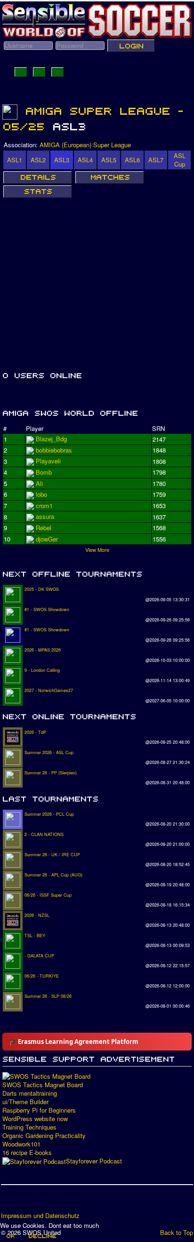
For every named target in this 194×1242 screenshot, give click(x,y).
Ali (39, 494)
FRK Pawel (51, 538)
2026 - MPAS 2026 (42, 650)
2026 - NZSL (36, 915)
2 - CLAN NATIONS (44, 834)
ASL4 (85, 159)
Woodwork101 (21, 1144)
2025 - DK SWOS (41, 589)
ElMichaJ (48, 450)
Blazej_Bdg (51, 438)
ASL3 (61, 159)
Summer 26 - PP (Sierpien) (50, 773)
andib (43, 527)
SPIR (43, 505)
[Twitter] (26, 1201)
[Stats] (37, 191)
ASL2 (38, 159)
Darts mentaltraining (29, 1093)
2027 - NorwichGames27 (48, 690)
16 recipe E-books (27, 1152)
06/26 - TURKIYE (41, 976)
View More (97, 549)
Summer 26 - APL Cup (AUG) (53, 875)
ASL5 (108, 159)
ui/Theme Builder (25, 1102)
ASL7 (155, 159)
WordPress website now (35, 1119)
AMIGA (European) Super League (85, 144)
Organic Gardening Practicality (44, 1135)
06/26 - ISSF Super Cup (48, 895)
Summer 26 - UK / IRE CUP (52, 855)
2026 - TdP (35, 732)
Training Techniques (29, 1127)
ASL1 (14, 159)
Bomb (44, 516)
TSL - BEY (34, 935)
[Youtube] (44, 1201)
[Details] (37, 177)
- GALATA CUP (39, 956)
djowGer (47, 483)
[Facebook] (9, 1201)
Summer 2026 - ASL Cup (48, 752)
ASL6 (132, 159)
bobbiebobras (54, 460)
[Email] (62, 1201)
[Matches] (109, 177)
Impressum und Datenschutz (40, 1215)
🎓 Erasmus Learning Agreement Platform (73, 1041)
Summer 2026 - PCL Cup (49, 814)
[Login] (130, 46)
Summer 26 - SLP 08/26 (48, 996)
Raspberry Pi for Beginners (39, 1110)
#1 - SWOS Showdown (46, 609)
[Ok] (10, 1236)
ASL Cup (180, 159)
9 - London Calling (42, 670)
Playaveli (48, 472)
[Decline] (42, 1236)
